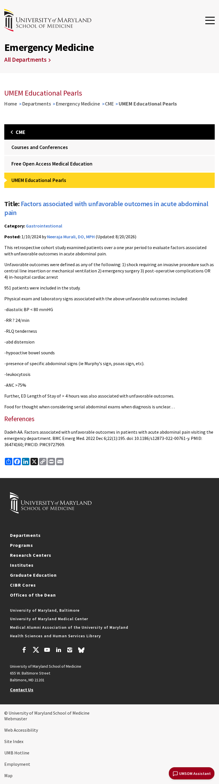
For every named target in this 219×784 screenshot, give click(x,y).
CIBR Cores (23, 585)
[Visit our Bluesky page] (81, 651)
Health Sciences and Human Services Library (55, 635)
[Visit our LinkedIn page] (58, 650)
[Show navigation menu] (210, 20)
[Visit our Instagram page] (69, 650)
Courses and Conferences (39, 147)
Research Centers (30, 555)
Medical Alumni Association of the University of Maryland (69, 627)
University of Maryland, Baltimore (45, 610)
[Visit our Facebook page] (24, 650)
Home (10, 103)
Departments (36, 103)
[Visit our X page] (35, 650)
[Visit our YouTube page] (47, 650)
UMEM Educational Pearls (38, 180)
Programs (21, 545)
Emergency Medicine (78, 103)
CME (109, 103)
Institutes (22, 565)
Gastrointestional (44, 226)
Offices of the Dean (33, 595)
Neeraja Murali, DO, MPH (71, 236)
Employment (17, 764)
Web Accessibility (21, 730)
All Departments (25, 59)
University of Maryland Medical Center (49, 618)
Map (8, 775)
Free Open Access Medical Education (51, 163)
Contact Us (21, 689)
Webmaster (15, 718)
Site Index (13, 741)
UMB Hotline (16, 753)
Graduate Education (33, 575)
